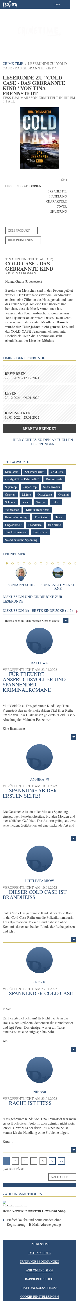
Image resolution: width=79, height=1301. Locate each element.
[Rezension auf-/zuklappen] (73, 737)
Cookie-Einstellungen (39, 1296)
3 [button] (18, 563)
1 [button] (7, 563)
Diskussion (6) (16, 610)
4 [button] (24, 563)
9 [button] (52, 563)
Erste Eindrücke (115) (52, 610)
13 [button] (75, 563)
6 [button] (35, 563)
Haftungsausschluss (39, 1288)
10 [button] (58, 563)
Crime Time (13, 63)
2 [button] (12, 563)
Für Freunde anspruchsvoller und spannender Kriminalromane (34, 681)
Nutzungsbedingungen (39, 1261)
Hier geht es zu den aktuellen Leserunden (43, 441)
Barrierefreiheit (39, 1279)
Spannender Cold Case (41, 993)
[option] (39, 31)
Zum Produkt (19, 230)
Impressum (39, 1244)
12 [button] (69, 563)
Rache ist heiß (30, 1102)
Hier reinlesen (20, 240)
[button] (61, 4)
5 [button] (30, 563)
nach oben (59, 1177)
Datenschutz (40, 1253)
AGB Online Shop (39, 1270)
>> (61, 1161)
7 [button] (41, 563)
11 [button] (64, 563)
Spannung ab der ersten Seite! (30, 793)
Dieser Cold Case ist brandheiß (35, 894)
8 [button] (47, 563)
